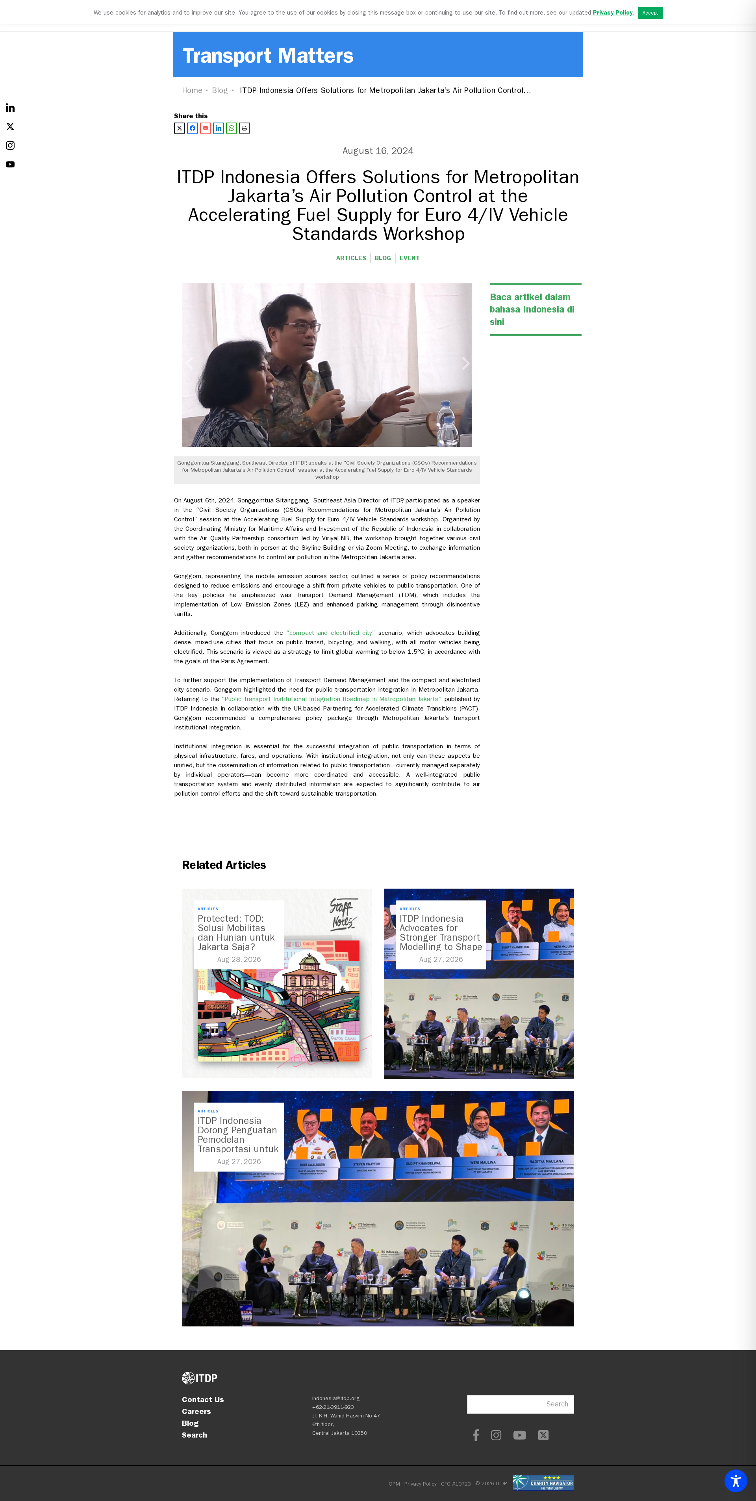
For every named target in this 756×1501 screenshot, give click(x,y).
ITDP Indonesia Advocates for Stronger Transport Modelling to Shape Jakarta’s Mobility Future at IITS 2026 (441, 942)
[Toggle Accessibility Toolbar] (736, 1481)
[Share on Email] (205, 128)
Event (410, 258)
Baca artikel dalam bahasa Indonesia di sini (532, 309)
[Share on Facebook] (192, 128)
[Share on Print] (244, 128)
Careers (196, 1411)
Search (194, 1435)
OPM (394, 1484)
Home (192, 90)
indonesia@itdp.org (336, 1398)
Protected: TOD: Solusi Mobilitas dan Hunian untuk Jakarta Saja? (236, 932)
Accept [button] (650, 13)
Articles (351, 258)
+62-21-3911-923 (333, 1407)
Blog (220, 90)
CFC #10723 (456, 1484)
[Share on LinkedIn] (218, 128)
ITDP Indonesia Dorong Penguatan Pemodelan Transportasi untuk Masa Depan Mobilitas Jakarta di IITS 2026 (238, 1149)
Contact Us (203, 1399)
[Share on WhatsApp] (231, 128)
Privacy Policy (420, 1484)
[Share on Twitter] (179, 128)
